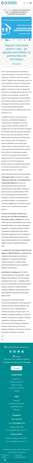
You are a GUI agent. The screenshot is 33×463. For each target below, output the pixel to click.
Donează (17, 368)
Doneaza (16, 410)
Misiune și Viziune (16, 382)
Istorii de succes (16, 407)
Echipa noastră (16, 385)
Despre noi (16, 379)
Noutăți (16, 400)
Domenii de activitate (16, 403)
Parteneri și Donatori (16, 388)
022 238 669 (16, 419)
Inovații (16, 391)
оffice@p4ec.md (19, 423)
